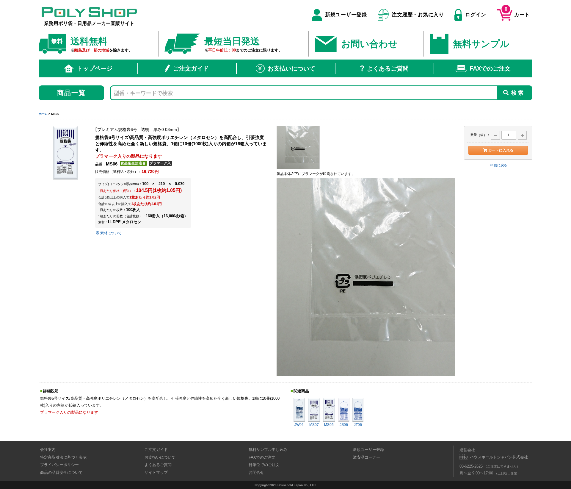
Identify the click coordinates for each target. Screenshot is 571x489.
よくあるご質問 (388, 68)
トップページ (94, 68)
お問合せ (256, 472)
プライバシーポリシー (59, 465)
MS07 (314, 425)
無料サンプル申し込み (268, 449)
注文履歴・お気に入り (418, 15)
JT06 (358, 425)
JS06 (344, 425)
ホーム (43, 113)
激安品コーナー (366, 457)
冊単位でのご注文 (264, 465)
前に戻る (500, 165)
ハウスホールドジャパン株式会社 (499, 457)
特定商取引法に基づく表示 (63, 457)
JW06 (299, 425)
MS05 (329, 425)
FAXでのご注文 (490, 68)
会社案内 (48, 449)
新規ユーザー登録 (346, 15)
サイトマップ (156, 472)
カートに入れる (500, 150)
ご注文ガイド (191, 68)
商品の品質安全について (61, 472)
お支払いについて (291, 68)
